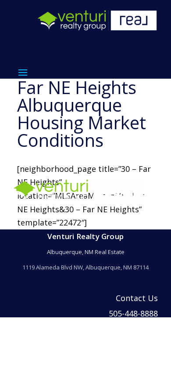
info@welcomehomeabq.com (103, 328)
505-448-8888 (133, 313)
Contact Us (137, 298)
